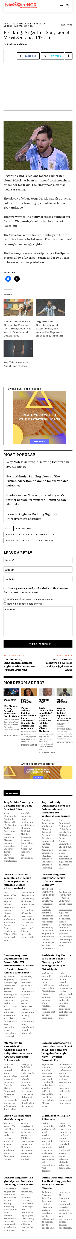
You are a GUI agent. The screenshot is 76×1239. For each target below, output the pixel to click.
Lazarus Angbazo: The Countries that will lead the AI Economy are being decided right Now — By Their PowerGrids (57, 1051)
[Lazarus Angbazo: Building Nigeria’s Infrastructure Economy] (64, 692)
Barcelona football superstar (29, 534)
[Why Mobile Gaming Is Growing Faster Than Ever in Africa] (11, 692)
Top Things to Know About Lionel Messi (16, 364)
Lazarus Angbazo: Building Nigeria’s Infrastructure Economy (64, 714)
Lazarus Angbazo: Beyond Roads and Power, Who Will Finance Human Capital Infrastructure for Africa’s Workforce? (19, 963)
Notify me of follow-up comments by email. (31, 599)
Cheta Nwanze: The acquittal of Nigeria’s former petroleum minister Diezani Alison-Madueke (36, 499)
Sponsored (10, 700)
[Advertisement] (38, 89)
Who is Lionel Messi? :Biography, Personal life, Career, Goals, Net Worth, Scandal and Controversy (17, 328)
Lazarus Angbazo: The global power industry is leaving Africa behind (19, 1181)
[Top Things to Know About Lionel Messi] (18, 348)
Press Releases (26, 701)
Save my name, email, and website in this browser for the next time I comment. (36, 590)
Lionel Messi (43, 540)
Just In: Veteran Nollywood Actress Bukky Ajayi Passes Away (59, 664)
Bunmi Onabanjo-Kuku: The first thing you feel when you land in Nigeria (57, 1183)
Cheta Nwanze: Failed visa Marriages (17, 1117)
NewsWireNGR (12, 735)
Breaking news (17, 540)
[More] (68, 55)
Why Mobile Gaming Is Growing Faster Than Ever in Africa (11, 711)
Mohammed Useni (17, 44)
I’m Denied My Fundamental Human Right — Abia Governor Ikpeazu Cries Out (19, 664)
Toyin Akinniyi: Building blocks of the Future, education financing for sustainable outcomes (37, 480)
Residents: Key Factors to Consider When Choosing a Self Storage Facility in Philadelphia (56, 962)
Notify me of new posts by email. (25, 603)
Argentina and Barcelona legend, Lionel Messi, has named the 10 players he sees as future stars (49, 328)
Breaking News (22, 23)
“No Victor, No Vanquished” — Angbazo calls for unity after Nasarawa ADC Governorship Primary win (18, 1051)
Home (7, 23)
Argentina (23, 528)
